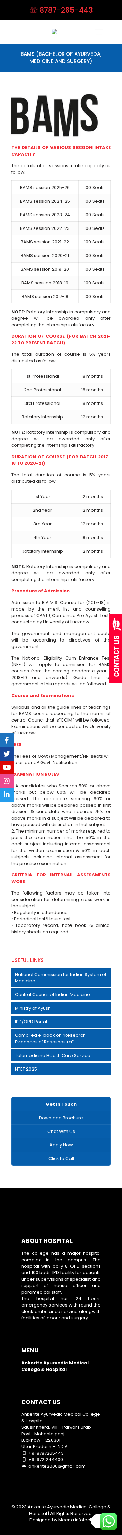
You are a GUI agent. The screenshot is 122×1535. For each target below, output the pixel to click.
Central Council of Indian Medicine (52, 994)
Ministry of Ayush (33, 1008)
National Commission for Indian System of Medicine (60, 977)
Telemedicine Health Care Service (52, 1055)
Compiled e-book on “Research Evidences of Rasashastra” (50, 1038)
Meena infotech (75, 1520)
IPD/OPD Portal (31, 1021)
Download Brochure (61, 1117)
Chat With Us (61, 1131)
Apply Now (61, 1145)
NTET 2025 (26, 1069)
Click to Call (61, 1158)
